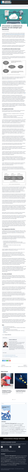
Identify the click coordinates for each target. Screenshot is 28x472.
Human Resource (3, 459)
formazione (19, 426)
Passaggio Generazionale (9, 430)
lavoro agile (12, 429)
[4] (19, 216)
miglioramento (2, 430)
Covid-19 (11, 425)
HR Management (23, 458)
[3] (24, 93)
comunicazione (7, 425)
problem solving (16, 430)
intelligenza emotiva (3, 429)
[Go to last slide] (2, 386)
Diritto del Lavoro (12, 426)
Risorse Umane (14, 431)
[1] (3, 326)
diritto (8, 426)
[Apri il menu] (27, 2)
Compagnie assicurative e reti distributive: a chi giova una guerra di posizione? (7, 391)
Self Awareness (19, 431)
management (22, 429)
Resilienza (11, 431)
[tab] (12, 399)
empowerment (16, 426)
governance (20, 458)
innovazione (18, 427)
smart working (4, 432)
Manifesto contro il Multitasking (22, 366)
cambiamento (19, 423)
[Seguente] (26, 386)
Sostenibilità (23, 463)
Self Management (23, 431)
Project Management (12, 462)
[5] (15, 231)
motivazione (5, 430)
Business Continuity (3, 423)
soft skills (20, 463)
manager (25, 429)
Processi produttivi (20, 430)
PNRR (12, 430)
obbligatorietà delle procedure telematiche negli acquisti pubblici (15, 34)
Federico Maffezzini (13, 339)
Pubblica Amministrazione (7, 431)
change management (24, 455)
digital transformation (19, 457)
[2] (3, 93)
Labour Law (7, 429)
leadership (18, 429)
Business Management (11, 423)
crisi (8, 457)
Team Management (19, 432)
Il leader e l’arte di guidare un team (6, 366)
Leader (15, 429)
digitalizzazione (17, 425)
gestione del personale (16, 458)
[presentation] (7, 381)
